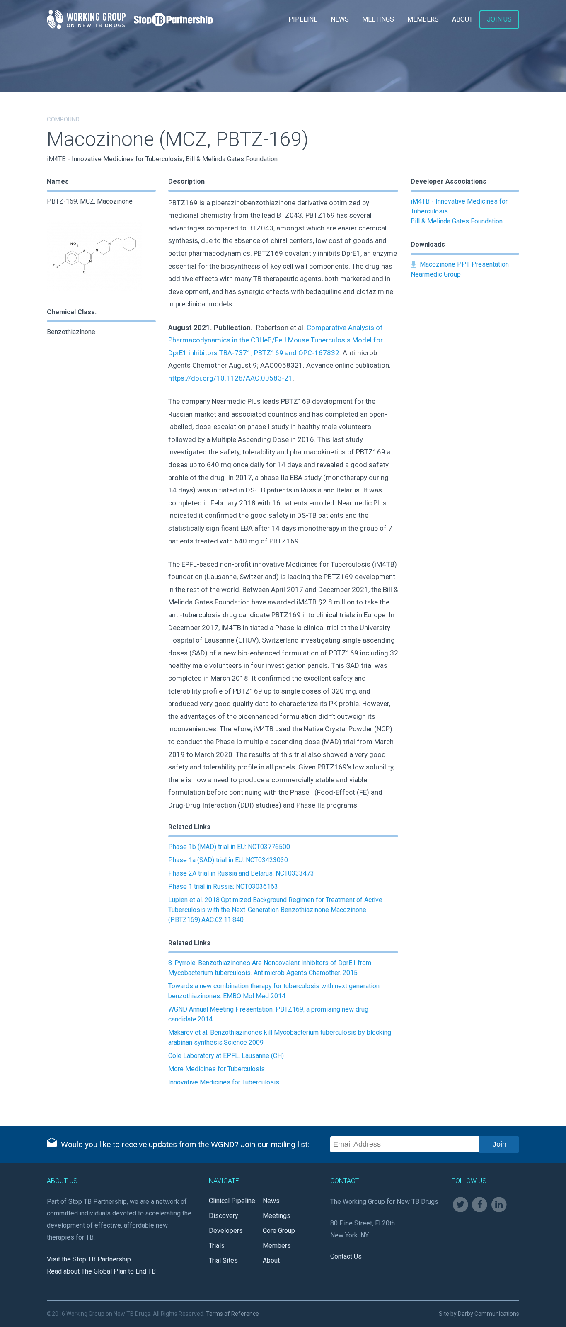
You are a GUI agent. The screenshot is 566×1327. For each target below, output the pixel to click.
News (340, 19)
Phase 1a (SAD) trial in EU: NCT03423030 (228, 860)
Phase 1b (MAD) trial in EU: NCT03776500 (229, 847)
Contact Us (346, 1256)
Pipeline (302, 19)
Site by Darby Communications (479, 1313)
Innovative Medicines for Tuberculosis (223, 1082)
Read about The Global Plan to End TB (101, 1271)
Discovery (223, 1216)
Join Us (499, 19)
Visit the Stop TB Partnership (89, 1259)
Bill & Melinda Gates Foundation (457, 221)
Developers (226, 1231)
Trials (217, 1245)
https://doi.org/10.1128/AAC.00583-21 (230, 378)
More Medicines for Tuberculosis (216, 1069)
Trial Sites (223, 1260)
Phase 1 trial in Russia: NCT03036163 (223, 886)
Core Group (279, 1231)
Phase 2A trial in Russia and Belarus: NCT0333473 (241, 873)
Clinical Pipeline (232, 1201)
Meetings (378, 19)
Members (423, 19)
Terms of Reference (232, 1313)
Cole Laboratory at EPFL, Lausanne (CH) (226, 1056)
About (462, 19)
